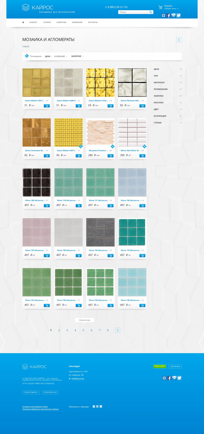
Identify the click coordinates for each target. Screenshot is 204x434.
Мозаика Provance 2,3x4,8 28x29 (99, 151)
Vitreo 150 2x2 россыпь (67, 250)
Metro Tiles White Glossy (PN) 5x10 (130, 151)
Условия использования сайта (35, 407)
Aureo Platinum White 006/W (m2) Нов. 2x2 (130, 101)
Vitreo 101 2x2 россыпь (35, 300)
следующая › (117, 330)
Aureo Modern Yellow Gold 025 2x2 (99, 101)
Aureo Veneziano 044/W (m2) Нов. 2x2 (35, 151)
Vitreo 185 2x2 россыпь (35, 200)
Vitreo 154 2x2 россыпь (99, 250)
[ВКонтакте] (97, 406)
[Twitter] (94, 406)
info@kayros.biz (78, 378)
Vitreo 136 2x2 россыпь (130, 200)
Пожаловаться (50, 392)
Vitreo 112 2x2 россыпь (130, 250)
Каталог (33, 22)
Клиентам (61, 22)
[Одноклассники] (101, 406)
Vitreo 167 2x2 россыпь (35, 250)
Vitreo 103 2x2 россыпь (99, 300)
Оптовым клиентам (170, 379)
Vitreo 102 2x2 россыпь (67, 300)
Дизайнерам (166, 374)
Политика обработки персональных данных (40, 409)
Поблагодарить (31, 392)
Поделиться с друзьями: (79, 407)
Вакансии (159, 366)
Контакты (93, 22)
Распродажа (36, 57)
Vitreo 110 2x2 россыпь (67, 200)
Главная (25, 46)
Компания (77, 22)
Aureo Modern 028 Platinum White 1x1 (67, 101)
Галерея (47, 22)
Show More (84, 321)
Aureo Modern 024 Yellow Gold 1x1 (35, 101)
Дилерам (164, 384)
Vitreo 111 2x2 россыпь (99, 200)
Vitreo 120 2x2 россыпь (130, 300)
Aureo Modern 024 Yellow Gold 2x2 (67, 151)
